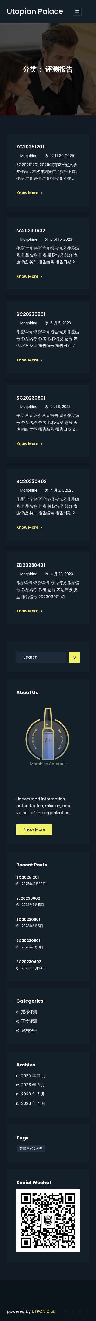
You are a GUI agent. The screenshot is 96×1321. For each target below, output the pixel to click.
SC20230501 (30, 397)
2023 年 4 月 (33, 1103)
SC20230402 (31, 481)
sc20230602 (30, 230)
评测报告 (29, 1030)
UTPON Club (43, 1311)
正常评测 (29, 1021)
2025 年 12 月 (33, 1075)
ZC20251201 (30, 146)
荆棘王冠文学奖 (31, 1148)
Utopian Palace (35, 11)
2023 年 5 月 (33, 1094)
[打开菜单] (77, 11)
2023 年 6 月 (33, 1085)
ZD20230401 (30, 565)
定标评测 (29, 1012)
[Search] (74, 657)
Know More (27, 193)
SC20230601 (30, 314)
